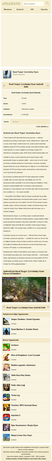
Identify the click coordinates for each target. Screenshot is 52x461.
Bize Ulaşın (42, 458)
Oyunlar (44, 9)
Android (19, 9)
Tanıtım (6, 121)
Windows (8, 9)
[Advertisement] (26, 41)
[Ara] (47, 3)
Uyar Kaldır (33, 458)
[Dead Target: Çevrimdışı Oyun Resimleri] (24, 289)
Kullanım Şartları (11, 458)
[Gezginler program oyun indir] (11, 3)
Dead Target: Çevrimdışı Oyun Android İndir (26, 85)
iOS (32, 9)
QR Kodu (15, 121)
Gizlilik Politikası (23, 458)
